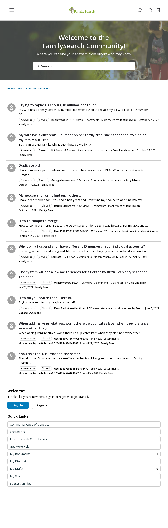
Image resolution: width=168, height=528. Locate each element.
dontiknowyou (127, 120)
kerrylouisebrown (64, 206)
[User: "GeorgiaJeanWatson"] (11, 168)
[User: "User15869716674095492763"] (11, 326)
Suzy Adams (133, 180)
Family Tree (25, 124)
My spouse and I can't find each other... (50, 195)
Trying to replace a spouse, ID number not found (57, 105)
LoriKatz (56, 257)
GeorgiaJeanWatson (63, 180)
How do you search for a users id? (46, 297)
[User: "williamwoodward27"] (11, 274)
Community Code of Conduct (29, 424)
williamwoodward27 (66, 282)
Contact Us (17, 432)
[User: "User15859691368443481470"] (11, 356)
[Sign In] (158, 10)
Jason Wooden (59, 120)
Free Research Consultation (28, 439)
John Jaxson (133, 206)
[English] (82, 10)
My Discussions (20, 461)
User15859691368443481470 (71, 368)
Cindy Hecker (119, 257)
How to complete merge (38, 221)
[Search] (150, 10)
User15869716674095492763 (71, 338)
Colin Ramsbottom (123, 150)
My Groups (17, 476)
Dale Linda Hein (137, 282)
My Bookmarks (84, 454)
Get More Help (20, 446)
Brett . (139, 308)
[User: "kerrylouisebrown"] (11, 198)
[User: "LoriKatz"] (11, 249)
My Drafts (84, 469)
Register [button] (43, 405)
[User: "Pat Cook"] (11, 137)
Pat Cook (56, 150)
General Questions (30, 313)
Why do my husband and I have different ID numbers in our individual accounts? (82, 246)
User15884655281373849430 (71, 231)
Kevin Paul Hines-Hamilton (69, 308)
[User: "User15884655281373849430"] (11, 223)
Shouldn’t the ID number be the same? (49, 354)
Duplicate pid (29, 165)
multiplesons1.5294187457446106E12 (59, 343)
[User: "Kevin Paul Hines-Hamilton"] (11, 300)
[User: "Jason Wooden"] (11, 107)
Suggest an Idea (20, 483)
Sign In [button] (18, 405)
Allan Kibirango (149, 231)
